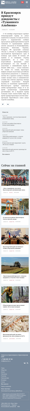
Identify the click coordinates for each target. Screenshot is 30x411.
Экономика (12, 338)
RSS (27, 363)
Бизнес (11, 192)
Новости (5, 29)
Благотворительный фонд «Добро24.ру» (11, 390)
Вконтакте (24, 363)
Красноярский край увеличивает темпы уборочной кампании (13, 130)
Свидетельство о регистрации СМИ (10, 394)
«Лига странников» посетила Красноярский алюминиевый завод (14, 117)
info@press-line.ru (5, 361)
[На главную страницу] (8, 2)
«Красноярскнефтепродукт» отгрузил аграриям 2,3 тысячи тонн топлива (12, 137)
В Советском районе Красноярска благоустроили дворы (11, 124)
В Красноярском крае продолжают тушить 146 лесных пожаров (14, 143)
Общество (11, 221)
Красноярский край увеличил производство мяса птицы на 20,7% (14, 150)
